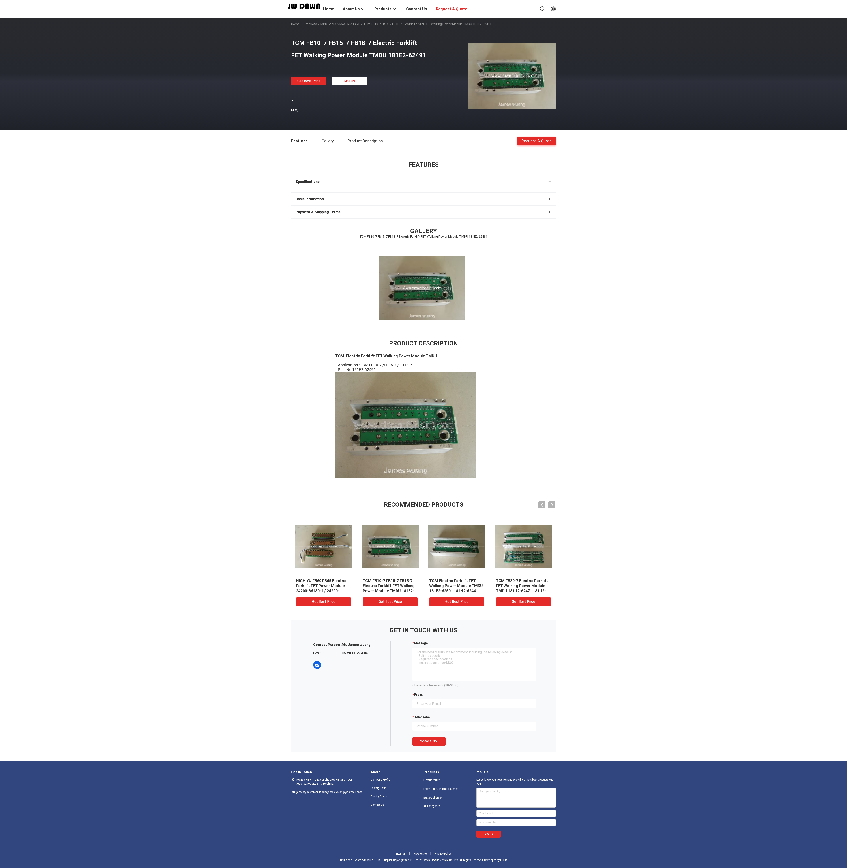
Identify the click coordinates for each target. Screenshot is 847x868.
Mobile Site (420, 853)
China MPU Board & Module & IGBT (361, 860)
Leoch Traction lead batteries (441, 788)
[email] (317, 665)
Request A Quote (536, 140)
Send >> (488, 834)
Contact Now (429, 741)
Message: (421, 643)
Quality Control (380, 796)
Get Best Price (308, 81)
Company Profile (380, 779)
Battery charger (433, 797)
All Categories (432, 806)
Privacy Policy (443, 853)
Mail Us (349, 81)
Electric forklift (432, 780)
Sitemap (400, 853)
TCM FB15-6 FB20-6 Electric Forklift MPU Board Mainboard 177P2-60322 (521, 585)
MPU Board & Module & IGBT (340, 24)
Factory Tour (378, 788)
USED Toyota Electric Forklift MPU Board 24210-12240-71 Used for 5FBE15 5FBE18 (322, 585)
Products (310, 24)
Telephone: (422, 717)
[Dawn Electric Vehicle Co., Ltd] (304, 6)
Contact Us (377, 804)
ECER (503, 860)
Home (295, 24)
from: (418, 694)
